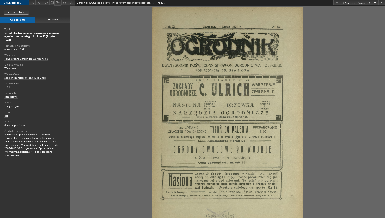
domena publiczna (14, 125)
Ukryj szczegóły (12, 2)
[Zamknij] (381, 2)
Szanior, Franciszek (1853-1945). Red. (25, 77)
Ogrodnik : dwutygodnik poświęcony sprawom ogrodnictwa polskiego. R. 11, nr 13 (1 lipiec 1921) (32, 36)
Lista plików (52, 19)
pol (6, 115)
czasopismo (11, 96)
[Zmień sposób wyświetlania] (52, 2)
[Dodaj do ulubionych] (46, 2)
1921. (7, 87)
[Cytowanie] (64, 2)
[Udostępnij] (39, 2)
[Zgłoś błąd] (71, 2)
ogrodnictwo (11, 49)
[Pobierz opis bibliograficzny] (57, 3)
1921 (23, 49)
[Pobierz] (32, 2)
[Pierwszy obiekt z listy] (336, 2)
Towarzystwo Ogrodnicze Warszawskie (26, 58)
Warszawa (10, 68)
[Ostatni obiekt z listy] (375, 2)
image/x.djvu (11, 106)
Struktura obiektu (16, 12)
